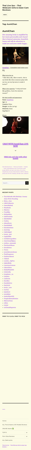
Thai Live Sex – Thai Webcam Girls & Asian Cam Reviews (15, 7)
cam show (17, 170)
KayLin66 (7, 285)
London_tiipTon (9, 261)
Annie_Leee (8, 287)
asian (5, 168)
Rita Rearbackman (7, 166)
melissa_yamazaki (10, 243)
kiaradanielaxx (8, 227)
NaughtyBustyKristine (11, 298)
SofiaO (6, 305)
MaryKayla (7, 207)
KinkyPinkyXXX (9, 270)
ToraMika (7, 212)
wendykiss (7, 294)
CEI (21, 170)
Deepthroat (5, 171)
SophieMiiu (7, 236)
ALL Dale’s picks (7, 440)
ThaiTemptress (9, 254)
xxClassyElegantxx (10, 307)
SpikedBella (7, 263)
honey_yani (8, 234)
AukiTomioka (8, 216)
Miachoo (6, 210)
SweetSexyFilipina (10, 241)
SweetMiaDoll (8, 205)
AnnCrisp (7, 230)
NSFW (22, 171)
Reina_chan (8, 201)
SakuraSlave (8, 267)
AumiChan (8, 31)
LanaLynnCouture (9, 265)
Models (26, 166)
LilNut (6, 303)
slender (19, 173)
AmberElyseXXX (9, 296)
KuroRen (7, 281)
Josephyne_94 (8, 274)
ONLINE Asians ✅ (8, 428)
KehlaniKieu (8, 214)
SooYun (6, 289)
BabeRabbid (7, 219)
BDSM (7, 170)
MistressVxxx (8, 301)
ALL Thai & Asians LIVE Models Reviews (14, 424)
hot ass (10, 171)
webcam (26, 173)
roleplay (14, 173)
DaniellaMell (8, 225)
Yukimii (6, 258)
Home (4, 421)
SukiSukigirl (8, 232)
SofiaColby (7, 272)
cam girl (12, 170)
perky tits (4, 173)
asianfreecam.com (12, 168)
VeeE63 (6, 221)
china (23, 170)
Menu (5, 14)
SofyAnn (6, 276)
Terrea (6, 250)
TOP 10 (4, 432)
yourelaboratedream (10, 252)
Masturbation (16, 171)
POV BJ (10, 173)
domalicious (8, 247)
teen (22, 173)
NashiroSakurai (9, 256)
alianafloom (8, 223)
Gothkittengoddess (10, 238)
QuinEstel (7, 292)
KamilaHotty (8, 283)
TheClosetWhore (9, 245)
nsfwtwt (26, 171)
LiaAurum (7, 278)
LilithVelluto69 (9, 203)
